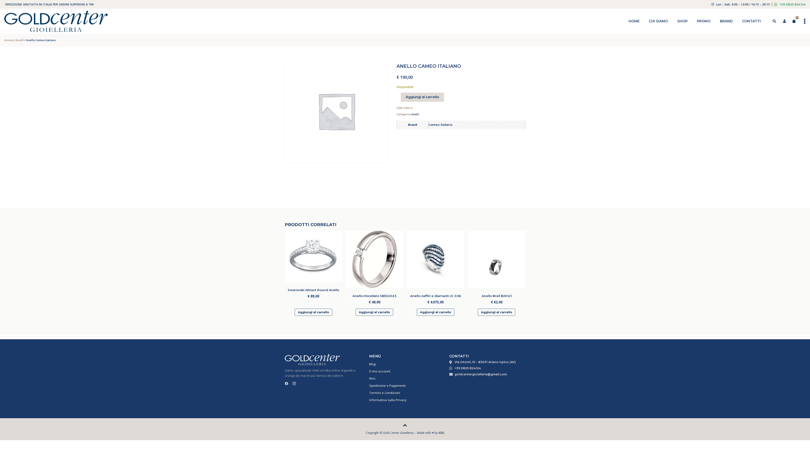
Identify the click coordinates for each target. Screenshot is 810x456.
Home (634, 21)
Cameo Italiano (440, 125)
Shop (682, 21)
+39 (792, 4)
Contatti (751, 21)
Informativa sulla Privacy (388, 400)
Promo (704, 21)
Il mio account (379, 371)
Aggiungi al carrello (422, 97)
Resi (372, 378)
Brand (726, 21)
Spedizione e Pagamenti (387, 385)
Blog (372, 364)
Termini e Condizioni (384, 393)
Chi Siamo (658, 21)
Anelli (19, 40)
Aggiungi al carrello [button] (313, 312)
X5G (441, 433)
